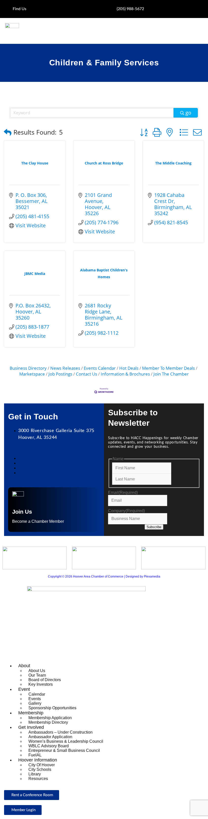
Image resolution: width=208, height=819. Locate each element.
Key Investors (40, 684)
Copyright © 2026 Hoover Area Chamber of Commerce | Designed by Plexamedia (104, 576)
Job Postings (60, 374)
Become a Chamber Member (38, 521)
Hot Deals (128, 368)
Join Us (22, 512)
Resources (38, 778)
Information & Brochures (125, 374)
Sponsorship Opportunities (52, 708)
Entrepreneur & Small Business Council (64, 750)
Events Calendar (100, 368)
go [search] (188, 112)
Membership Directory (48, 722)
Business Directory (28, 368)
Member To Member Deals (168, 368)
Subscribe (154, 527)
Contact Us (86, 374)
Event (24, 689)
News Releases (65, 368)
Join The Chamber (171, 374)
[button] (7, 132)
